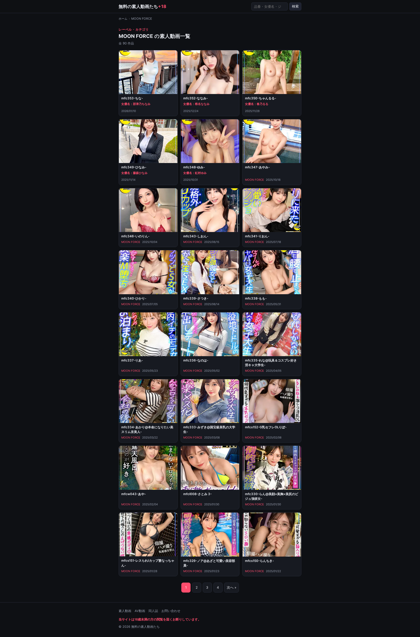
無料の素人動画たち (142, 6)
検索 (295, 6)
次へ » (231, 587)
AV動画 (140, 611)
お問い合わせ (170, 611)
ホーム (123, 18)
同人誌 (153, 611)
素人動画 (125, 611)
